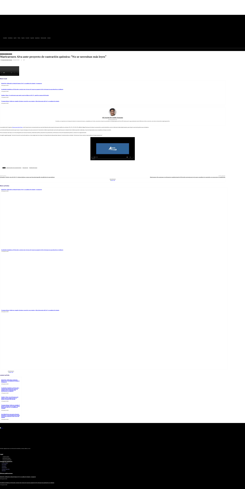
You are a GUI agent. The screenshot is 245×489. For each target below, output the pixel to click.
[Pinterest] (214, 63)
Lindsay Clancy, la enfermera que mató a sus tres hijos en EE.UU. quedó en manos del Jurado (25, 95)
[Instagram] (22, 42)
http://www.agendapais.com (112, 119)
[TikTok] (27, 42)
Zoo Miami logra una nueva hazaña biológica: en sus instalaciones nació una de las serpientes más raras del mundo (10, 416)
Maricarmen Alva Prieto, (17, 127)
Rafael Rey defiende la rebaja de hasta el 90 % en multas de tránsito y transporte (21, 83)
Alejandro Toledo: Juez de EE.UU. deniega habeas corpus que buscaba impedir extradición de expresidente (27, 177)
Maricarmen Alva (25, 167)
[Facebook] (19, 42)
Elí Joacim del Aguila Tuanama (6, 59)
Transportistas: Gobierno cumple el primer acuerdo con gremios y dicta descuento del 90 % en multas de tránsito (30, 101)
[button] (31, 44)
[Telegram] (24, 42)
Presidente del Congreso (33, 167)
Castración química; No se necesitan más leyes (13, 167)
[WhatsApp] (218, 63)
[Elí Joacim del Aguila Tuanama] (112, 112)
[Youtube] (31, 42)
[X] (29, 42)
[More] (223, 63)
